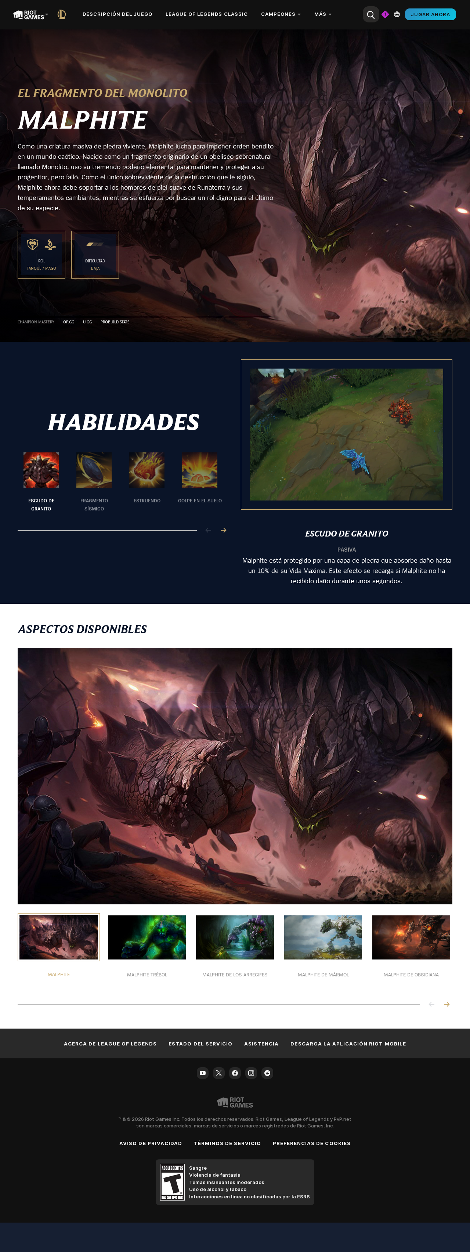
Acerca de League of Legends (110, 1044)
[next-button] (223, 530)
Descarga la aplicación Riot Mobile (348, 1044)
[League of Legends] (63, 14)
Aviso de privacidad (150, 1143)
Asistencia (261, 1044)
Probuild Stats (115, 322)
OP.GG (68, 322)
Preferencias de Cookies (312, 1143)
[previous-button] (208, 530)
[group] (120, 482)
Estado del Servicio (200, 1044)
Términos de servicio (227, 1143)
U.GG (87, 322)
